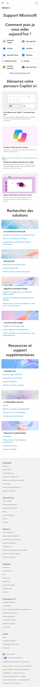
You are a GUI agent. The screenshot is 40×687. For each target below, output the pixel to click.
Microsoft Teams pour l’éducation (12, 539)
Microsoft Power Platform (9, 620)
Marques (23, 676)
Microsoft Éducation (8, 532)
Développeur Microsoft (9, 602)
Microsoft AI (6, 567)
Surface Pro (6, 466)
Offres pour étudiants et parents (11, 553)
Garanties (5, 522)
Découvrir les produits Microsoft (11, 487)
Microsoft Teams (7, 588)
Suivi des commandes (8, 515)
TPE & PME (6, 592)
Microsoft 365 (6, 484)
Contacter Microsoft (8, 666)
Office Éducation (7, 546)
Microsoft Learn (7, 606)
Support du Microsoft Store (10, 508)
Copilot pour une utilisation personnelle (13, 480)
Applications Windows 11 (9, 491)
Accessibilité (6, 683)
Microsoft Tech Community (10, 613)
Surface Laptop (7, 469)
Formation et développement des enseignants (15, 550)
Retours (5, 511)
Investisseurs (6, 648)
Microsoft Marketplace (9, 616)
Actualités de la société (9, 641)
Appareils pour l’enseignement (11, 536)
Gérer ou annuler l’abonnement (23, 666)
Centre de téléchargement (10, 504)
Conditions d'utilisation (18, 673)
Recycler (5, 519)
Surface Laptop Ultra (8, 473)
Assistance (6, 8)
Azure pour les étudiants (9, 557)
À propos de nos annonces (10, 680)
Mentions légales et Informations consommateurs (16, 669)
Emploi (4, 637)
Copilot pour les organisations (11, 476)
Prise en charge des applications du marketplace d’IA (17, 609)
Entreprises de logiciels (9, 623)
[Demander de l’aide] (8, 3)
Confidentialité (7, 673)
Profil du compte (7, 501)
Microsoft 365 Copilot (8, 585)
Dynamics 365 (6, 578)
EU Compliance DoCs (24, 680)
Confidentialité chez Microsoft (11, 644)
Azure (4, 574)
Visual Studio (6, 627)
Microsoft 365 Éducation (9, 543)
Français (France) (10, 654)
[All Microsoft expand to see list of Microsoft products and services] (2, 3)
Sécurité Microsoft (8, 571)
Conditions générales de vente (11, 676)
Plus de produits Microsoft (20, 73)
